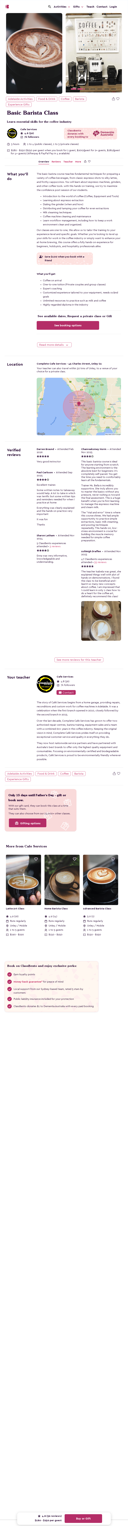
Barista (79, 99)
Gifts (76, 6)
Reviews (56, 162)
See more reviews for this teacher (79, 659)
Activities (60, 6)
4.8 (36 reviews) (51, 1516)
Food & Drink (46, 99)
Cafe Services (28, 129)
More (78, 162)
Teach (90, 6)
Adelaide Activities (20, 99)
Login (113, 6)
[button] (70, 53)
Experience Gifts (19, 104)
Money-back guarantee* (28, 982)
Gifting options (27, 823)
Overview (43, 162)
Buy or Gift (83, 1518)
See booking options (67, 325)
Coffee (65, 99)
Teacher (68, 162)
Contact (101, 6)
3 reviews (55, 546)
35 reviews (100, 562)
